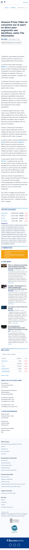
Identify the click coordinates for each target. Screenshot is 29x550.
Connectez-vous (21, 254)
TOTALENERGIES (6, 371)
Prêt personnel (4, 425)
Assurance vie (4, 421)
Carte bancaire (4, 418)
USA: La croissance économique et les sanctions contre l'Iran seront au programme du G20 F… (18, 266)
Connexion (25, 2)
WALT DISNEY (4, 221)
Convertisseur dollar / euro (7, 399)
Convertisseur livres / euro (7, 404)
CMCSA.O (21, 142)
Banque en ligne (5, 414)
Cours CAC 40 (4, 387)
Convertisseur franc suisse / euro (9, 406)
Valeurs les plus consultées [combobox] (9, 354)
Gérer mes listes (5, 375)
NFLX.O (4, 161)
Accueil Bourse (4, 383)
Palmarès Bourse (5, 392)
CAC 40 (3, 366)
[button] (2, 2)
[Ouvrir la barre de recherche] (19, 2)
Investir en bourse (5, 430)
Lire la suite (10, 282)
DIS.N (3, 142)
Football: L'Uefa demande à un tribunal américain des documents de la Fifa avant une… (18, 287)
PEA (2, 432)
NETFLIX (3, 218)
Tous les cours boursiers (7, 385)
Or (2, 363)
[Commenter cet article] (5, 52)
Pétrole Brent (4, 361)
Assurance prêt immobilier (7, 428)
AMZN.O (4, 67)
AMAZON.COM (4, 213)
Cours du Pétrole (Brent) (7, 394)
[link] (11, 444)
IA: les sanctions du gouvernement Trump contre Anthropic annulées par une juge (17, 327)
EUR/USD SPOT (5, 369)
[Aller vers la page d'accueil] (4, 2)
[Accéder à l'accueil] (2, 7)
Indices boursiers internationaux (9, 390)
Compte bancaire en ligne (7, 416)
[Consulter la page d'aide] (21, 2)
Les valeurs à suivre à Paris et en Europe (17, 307)
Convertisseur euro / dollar (7, 401)
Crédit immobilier (5, 423)
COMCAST (3, 215)
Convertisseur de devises (7, 397)
